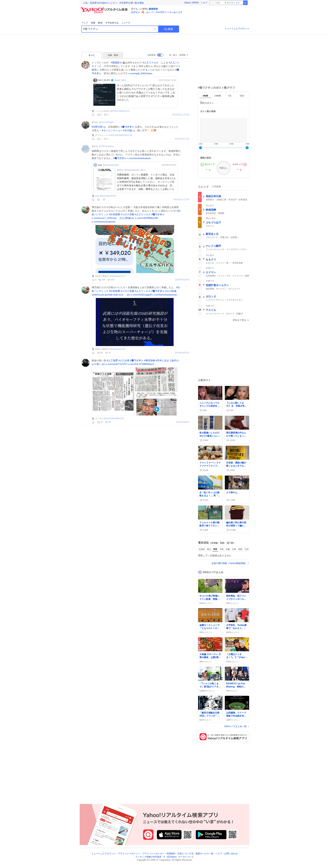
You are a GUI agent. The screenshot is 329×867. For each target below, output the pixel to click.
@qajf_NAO (120, 80)
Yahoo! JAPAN (191, 2)
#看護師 (115, 62)
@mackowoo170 (117, 276)
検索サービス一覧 (204, 853)
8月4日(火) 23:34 (181, 199)
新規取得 (153, 9)
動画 (100, 22)
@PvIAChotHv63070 (120, 111)
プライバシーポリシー (129, 853)
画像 (93, 22)
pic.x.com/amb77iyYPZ (114, 364)
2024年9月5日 (182, 422)
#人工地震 (112, 360)
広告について (184, 853)
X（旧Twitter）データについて (178, 857)
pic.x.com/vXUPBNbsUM (144, 218)
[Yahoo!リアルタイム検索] (104, 8)
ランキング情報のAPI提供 (148, 857)
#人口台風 (123, 360)
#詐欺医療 (114, 214)
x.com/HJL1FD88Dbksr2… (141, 364)
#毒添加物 (149, 360)
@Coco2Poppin (106, 122)
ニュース (125, 22)
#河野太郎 (97, 126)
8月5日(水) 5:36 (182, 139)
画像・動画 (113, 55)
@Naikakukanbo (132, 170)
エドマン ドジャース (235, 3)
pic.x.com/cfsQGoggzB (139, 294)
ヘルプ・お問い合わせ (226, 853)
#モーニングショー (112, 130)
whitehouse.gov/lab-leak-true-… (109, 294)
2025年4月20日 (182, 280)
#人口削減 (125, 218)
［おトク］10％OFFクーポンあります (163, 12)
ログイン (135, 12)
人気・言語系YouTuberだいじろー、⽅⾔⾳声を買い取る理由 (113, 3)
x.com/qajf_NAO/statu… (141, 73)
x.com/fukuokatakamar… (165, 294)
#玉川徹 (127, 130)
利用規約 (171, 853)
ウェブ (84, 22)
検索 (170, 29)
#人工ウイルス (151, 62)
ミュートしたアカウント (237, 28)
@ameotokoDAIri (111, 165)
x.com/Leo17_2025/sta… (105, 218)
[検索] (245, 3)
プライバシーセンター (153, 853)
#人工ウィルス (143, 214)
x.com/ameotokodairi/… (140, 158)
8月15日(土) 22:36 (180, 115)
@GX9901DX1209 (123, 135)
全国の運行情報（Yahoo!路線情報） (229, 563)
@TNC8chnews (106, 146)
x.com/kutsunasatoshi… (105, 221)
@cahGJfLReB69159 (114, 418)
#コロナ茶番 (127, 214)
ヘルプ (204, 2)
